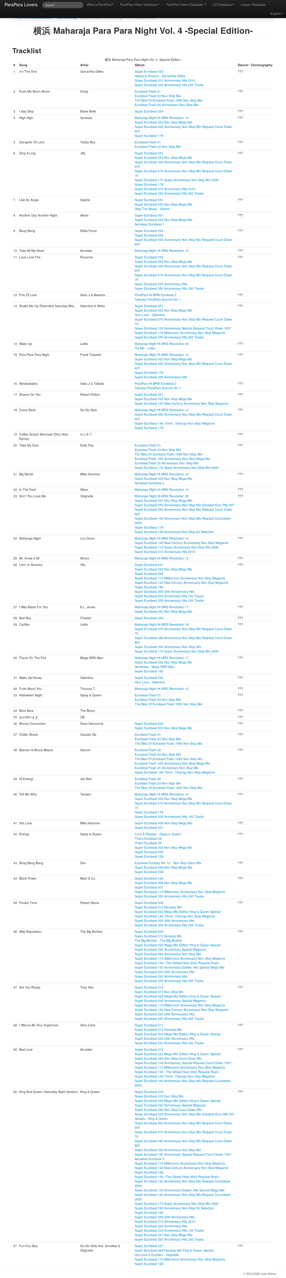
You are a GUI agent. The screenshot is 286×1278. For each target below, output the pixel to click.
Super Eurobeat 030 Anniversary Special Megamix (170, 949)
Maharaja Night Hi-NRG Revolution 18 (162, 624)
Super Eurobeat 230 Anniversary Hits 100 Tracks (169, 596)
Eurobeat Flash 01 (148, 91)
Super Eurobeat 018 (149, 1091)
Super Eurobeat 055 (149, 71)
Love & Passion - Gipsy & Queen (158, 834)
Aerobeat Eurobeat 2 (149, 1159)
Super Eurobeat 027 (149, 1246)
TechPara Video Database (185, 4)
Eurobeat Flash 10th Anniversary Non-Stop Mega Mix (172, 458)
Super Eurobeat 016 (149, 1049)
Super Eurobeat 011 (149, 1025)
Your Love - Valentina (150, 315)
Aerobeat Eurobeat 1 (149, 224)
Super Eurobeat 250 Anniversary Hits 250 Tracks (169, 85)
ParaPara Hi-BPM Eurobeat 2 (155, 295)
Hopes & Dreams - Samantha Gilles (160, 76)
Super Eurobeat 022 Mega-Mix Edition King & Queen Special (178, 911)
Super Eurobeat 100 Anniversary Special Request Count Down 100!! (183, 328)
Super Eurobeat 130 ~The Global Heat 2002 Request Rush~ (177, 963)
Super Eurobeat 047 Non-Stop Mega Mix (163, 500)
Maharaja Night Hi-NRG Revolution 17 (162, 607)
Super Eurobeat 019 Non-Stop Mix (159, 1096)
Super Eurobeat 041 (149, 564)
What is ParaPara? (100, 4)
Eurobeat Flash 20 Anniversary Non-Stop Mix (167, 104)
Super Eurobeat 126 (149, 856)
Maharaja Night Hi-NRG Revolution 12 (162, 354)
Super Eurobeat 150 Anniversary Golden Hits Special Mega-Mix (180, 967)
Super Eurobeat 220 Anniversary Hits (161, 284)
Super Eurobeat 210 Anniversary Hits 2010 (165, 80)
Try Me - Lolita (145, 348)
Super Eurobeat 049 (149, 878)
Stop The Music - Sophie (152, 208)
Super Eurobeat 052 (149, 257)
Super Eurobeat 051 (149, 153)
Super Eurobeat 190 (149, 1212)
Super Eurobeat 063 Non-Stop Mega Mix (163, 611)
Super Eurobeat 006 (149, 872)
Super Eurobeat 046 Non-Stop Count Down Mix (168, 1058)
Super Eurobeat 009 (149, 902)
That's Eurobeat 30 (148, 843)
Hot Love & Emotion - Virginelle (157, 1254)
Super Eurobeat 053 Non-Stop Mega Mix (163, 122)
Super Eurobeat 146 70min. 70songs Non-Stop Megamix (175, 423)
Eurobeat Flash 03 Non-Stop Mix (158, 96)
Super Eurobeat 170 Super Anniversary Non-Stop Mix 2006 (177, 180)
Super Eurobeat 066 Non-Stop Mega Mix (163, 662)
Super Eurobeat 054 (149, 111)
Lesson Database (253, 4)
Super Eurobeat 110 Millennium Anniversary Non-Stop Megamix (180, 332)
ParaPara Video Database (138, 4)
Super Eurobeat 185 (149, 587)
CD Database (222, 4)
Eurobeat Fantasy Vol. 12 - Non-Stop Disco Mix (168, 863)
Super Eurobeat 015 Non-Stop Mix (159, 991)
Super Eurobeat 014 (149, 987)
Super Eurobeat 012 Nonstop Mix (158, 907)
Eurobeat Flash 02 (148, 750)
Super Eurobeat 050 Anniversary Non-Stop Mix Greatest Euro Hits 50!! (184, 505)
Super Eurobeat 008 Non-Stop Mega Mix (163, 823)
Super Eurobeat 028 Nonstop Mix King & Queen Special (174, 1250)
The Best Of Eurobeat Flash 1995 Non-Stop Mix (168, 100)
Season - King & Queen (151, 1118)
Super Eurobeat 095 (149, 573)
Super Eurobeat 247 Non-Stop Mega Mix (163, 1235)
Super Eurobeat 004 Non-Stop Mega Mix (163, 847)
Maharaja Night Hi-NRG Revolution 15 (162, 250)
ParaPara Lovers (21, 4)
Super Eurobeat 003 (149, 852)
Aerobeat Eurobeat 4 (149, 483)
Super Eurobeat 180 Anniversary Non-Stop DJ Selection (174, 531)
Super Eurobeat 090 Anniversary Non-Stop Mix (168, 646)
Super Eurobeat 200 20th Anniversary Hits (164, 591)
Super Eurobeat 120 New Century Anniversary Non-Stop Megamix (181, 403)
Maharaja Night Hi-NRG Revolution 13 (162, 117)
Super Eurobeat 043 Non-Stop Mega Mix (163, 569)
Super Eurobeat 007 (149, 827)
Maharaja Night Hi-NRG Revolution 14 (162, 410)
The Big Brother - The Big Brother (158, 940)
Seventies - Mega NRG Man (155, 666)
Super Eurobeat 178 (149, 135)
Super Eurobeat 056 (149, 235)
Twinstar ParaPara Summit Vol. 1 (158, 299)
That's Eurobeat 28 (148, 838)
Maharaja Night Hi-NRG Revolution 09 (162, 343)
